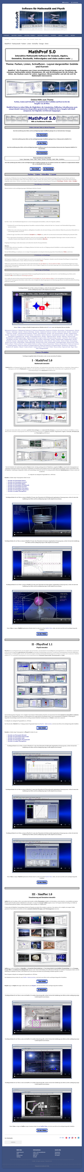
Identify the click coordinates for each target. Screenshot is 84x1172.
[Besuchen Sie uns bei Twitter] (68, 1137)
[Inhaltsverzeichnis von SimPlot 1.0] (42, 981)
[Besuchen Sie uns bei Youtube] (75, 1137)
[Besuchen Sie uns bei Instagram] (71, 1137)
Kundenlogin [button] (75, 2)
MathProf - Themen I (17, 35)
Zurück (13, 1142)
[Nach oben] (79, 1169)
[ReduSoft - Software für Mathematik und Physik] (42, 18)
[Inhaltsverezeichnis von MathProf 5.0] (35, 168)
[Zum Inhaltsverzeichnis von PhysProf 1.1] (42, 728)
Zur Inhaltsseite (9, 1138)
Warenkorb (66, 2)
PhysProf (53, 35)
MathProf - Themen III (43, 35)
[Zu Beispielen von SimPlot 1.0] (42, 989)
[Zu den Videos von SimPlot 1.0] (42, 1130)
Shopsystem (37, 1166)
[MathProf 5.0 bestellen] (48, 168)
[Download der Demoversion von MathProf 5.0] (42, 135)
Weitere (73, 35)
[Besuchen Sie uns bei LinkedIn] (78, 1137)
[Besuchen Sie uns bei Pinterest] (65, 1137)
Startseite (6, 35)
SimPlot (60, 35)
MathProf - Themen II (29, 35)
